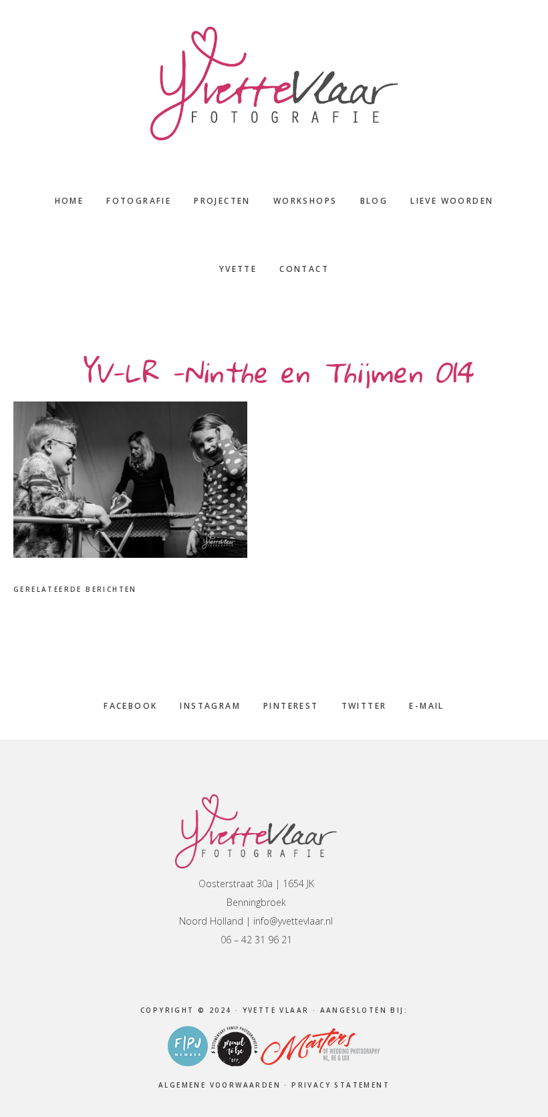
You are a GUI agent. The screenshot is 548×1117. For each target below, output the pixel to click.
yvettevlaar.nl (274, 83)
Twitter (364, 705)
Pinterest (291, 705)
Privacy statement (340, 1085)
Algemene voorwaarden (219, 1085)
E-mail (426, 705)
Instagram (210, 705)
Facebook (130, 705)
